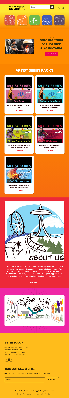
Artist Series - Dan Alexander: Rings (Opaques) (50, 146)
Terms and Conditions (31, 394)
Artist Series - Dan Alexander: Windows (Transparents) (19, 186)
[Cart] (63, 8)
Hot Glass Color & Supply (30, 391)
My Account (59, 8)
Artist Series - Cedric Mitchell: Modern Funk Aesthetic (19, 146)
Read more (33, 282)
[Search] (52, 7)
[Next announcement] (65, 2)
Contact (51, 394)
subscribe (51, 380)
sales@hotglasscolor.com (13, 350)
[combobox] (40, 7)
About (43, 394)
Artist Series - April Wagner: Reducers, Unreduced (50, 106)
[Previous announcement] (3, 2)
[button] (5, 7)
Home (19, 394)
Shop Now (50, 54)
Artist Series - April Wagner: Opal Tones (19, 106)
